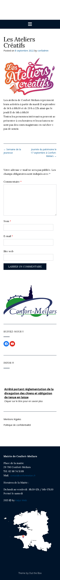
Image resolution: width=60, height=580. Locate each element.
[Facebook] (6, 343)
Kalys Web (21, 500)
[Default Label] (12, 343)
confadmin (42, 50)
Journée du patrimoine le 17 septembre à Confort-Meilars (43, 153)
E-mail (8, 236)
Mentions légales (12, 419)
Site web (8, 251)
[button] (30, 24)
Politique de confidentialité (17, 424)
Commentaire (13, 181)
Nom (7, 221)
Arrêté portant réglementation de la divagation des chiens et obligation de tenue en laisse (29, 393)
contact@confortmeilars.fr (23, 475)
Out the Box (35, 573)
